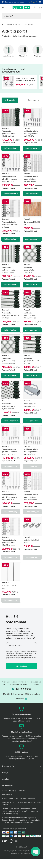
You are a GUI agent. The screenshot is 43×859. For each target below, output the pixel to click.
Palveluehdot (15, 853)
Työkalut (18, 24)
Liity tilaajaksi (21, 666)
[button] (35, 851)
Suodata (11, 100)
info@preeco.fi (7, 794)
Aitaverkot (23, 56)
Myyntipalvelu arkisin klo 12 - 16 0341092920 (19, 798)
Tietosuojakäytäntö (10, 851)
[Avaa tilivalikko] (35, 7)
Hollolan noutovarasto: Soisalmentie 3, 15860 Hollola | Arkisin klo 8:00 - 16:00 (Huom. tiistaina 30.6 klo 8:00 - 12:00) (20, 811)
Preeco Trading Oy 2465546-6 (14, 790)
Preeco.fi (24, 847)
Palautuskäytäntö (24, 851)
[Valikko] (2, 7)
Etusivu (9, 24)
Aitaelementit (8, 56)
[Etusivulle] (21, 7)
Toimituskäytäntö (26, 853)
